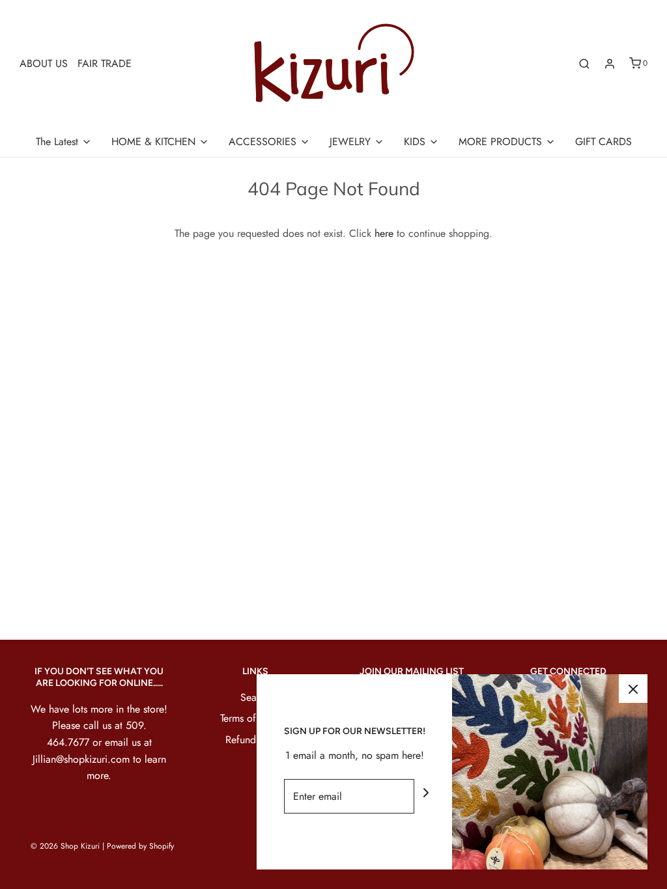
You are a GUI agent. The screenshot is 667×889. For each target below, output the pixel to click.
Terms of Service (255, 718)
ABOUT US (44, 63)
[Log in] (609, 64)
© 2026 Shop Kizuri (65, 846)
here (384, 233)
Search (255, 697)
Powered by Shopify (140, 846)
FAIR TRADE (105, 63)
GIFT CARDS (603, 141)
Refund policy (255, 739)
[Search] (584, 64)
